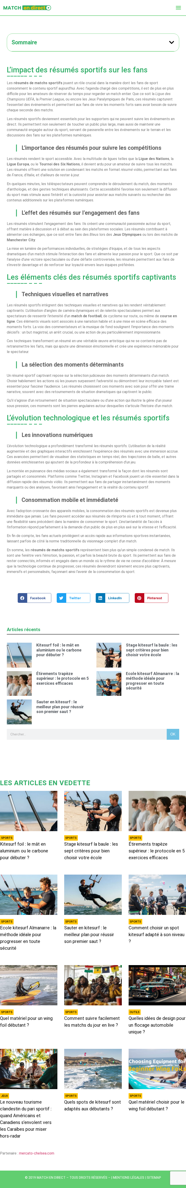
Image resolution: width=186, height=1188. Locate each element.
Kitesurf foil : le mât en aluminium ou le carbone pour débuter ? (58, 650)
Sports (6, 838)
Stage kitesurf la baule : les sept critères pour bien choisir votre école (151, 650)
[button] (178, 7)
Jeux (4, 1095)
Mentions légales (128, 1178)
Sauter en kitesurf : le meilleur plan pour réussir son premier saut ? (60, 706)
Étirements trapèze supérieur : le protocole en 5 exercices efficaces (62, 678)
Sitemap (154, 1178)
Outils (135, 1012)
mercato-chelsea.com (36, 1153)
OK (173, 734)
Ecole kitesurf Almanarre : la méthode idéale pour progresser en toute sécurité (152, 681)
